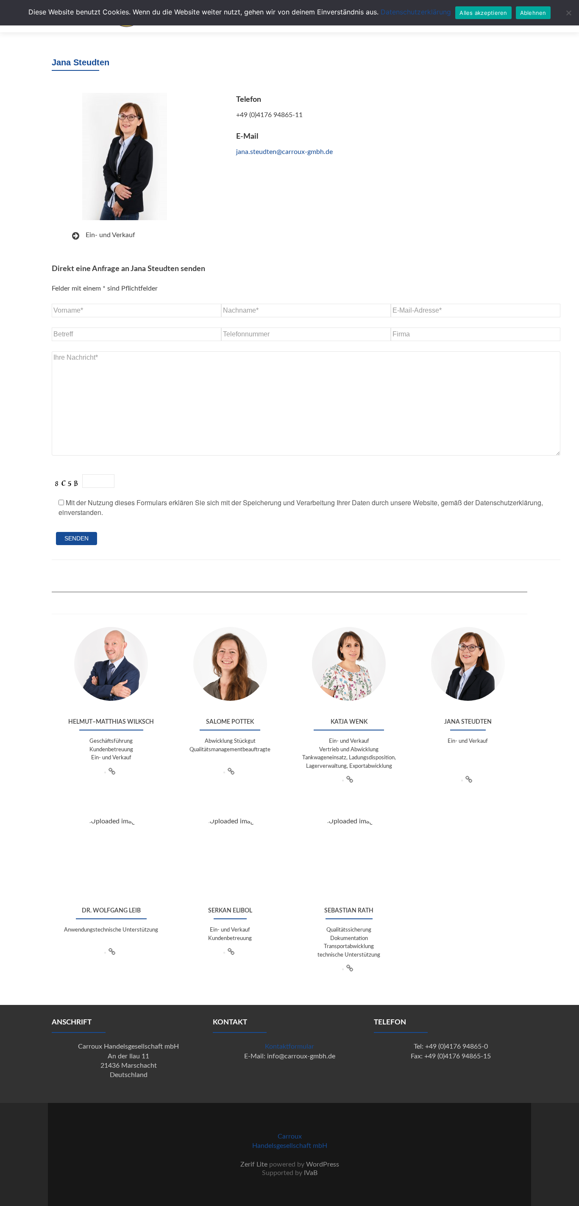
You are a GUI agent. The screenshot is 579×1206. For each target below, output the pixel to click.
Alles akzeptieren (483, 12)
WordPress (322, 1164)
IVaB (310, 1173)
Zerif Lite (253, 1164)
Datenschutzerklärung (416, 12)
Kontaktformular (289, 1046)
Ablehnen (533, 12)
